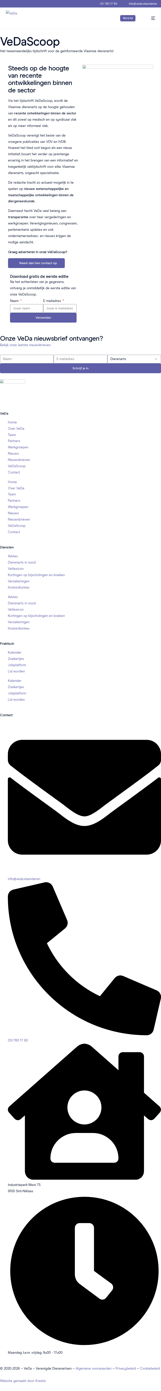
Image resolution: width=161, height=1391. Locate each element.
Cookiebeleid (150, 1368)
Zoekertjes (16, 659)
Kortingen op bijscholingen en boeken (36, 575)
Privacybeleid (125, 1368)
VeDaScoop (17, 466)
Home (12, 422)
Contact (14, 472)
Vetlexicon (16, 569)
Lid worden (16, 671)
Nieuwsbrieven (19, 460)
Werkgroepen (18, 447)
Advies (13, 556)
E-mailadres (52, 301)
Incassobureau (18, 587)
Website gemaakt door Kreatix (23, 1381)
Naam (15, 301)
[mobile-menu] (149, 18)
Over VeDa (16, 429)
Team (12, 435)
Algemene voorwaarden (94, 1368)
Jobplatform (17, 665)
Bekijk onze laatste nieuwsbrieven (25, 345)
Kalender (14, 652)
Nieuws (13, 453)
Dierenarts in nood (22, 562)
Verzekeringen (18, 581)
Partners (14, 441)
